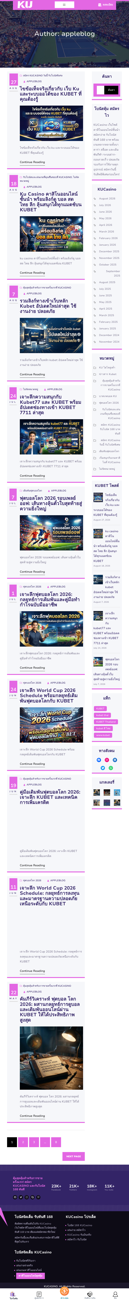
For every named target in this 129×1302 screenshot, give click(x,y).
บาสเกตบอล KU (108, 396)
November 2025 (109, 258)
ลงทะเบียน (108, 4)
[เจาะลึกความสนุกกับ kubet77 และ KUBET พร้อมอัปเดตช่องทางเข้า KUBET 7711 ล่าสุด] (98, 616)
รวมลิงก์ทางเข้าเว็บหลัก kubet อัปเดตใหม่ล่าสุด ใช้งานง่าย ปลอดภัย (48, 306)
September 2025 (113, 273)
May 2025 (105, 302)
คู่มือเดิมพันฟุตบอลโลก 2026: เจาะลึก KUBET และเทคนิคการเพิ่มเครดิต (50, 797)
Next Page (73, 1156)
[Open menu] (64, 4)
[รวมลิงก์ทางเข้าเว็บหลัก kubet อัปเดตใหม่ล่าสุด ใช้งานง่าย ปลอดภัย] (98, 580)
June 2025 (105, 295)
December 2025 (109, 251)
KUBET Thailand (106, 721)
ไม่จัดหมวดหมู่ (30, 389)
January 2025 (107, 328)
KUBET (100, 708)
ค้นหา (111, 90)
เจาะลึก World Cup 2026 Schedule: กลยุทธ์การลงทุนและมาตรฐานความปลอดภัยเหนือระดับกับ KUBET (49, 895)
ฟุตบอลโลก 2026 (32, 586)
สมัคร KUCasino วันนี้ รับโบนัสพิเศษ (42, 75)
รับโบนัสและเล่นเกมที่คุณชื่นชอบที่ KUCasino (47, 177)
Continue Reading (32, 162)
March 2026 (106, 231)
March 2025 (106, 315)
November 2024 (109, 342)
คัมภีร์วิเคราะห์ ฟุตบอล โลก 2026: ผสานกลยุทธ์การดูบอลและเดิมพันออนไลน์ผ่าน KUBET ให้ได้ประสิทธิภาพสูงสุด (50, 1009)
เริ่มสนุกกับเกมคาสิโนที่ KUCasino (109, 460)
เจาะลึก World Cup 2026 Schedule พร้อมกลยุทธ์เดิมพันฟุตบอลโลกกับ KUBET (49, 696)
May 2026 (105, 218)
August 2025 (107, 282)
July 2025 (105, 289)
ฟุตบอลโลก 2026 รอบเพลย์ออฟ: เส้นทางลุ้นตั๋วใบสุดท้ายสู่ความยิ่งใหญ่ (51, 503)
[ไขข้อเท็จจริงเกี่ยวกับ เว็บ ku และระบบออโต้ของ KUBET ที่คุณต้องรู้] (98, 498)
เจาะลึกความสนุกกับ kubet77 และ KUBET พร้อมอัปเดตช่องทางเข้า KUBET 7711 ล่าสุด (50, 404)
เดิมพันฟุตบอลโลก (32, 490)
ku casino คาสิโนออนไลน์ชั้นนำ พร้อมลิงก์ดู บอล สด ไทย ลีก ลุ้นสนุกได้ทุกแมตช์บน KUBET (51, 202)
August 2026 (107, 198)
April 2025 (105, 308)
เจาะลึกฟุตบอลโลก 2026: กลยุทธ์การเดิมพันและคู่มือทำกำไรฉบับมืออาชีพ (50, 600)
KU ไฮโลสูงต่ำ (107, 367)
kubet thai (102, 715)
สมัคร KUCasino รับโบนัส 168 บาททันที (110, 429)
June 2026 (105, 212)
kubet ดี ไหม (103, 728)
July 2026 (105, 205)
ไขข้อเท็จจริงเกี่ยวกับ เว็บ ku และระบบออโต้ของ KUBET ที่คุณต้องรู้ (51, 94)
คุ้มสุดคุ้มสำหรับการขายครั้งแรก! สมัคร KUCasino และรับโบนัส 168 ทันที (29, 1183)
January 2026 (107, 245)
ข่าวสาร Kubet (107, 374)
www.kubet (103, 735)
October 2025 (107, 264)
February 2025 (108, 322)
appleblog (34, 81)
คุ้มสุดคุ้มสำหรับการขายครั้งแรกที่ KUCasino (47, 287)
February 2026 (108, 238)
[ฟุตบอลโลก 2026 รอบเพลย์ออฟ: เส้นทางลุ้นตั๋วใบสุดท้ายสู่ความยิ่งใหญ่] (98, 662)
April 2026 (105, 225)
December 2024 (109, 335)
